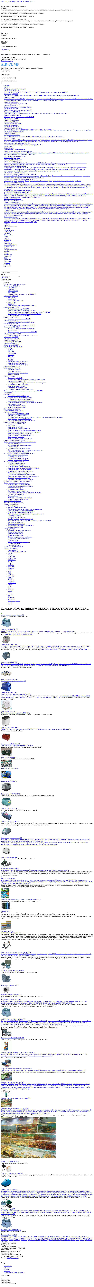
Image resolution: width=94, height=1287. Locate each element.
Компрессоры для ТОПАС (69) (62, 882)
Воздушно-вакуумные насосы (13, 159)
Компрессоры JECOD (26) (9, 679)
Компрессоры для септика (27, 171)
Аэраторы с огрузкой (11, 136)
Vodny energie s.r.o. (23, 222)
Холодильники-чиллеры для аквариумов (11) (55, 1196)
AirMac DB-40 (66, 696)
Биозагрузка (8, 146)
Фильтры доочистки (10, 154)
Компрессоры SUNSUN (11, 120)
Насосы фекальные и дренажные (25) (40, 1056)
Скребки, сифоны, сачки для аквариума (23, 207)
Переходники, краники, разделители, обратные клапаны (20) (56, 1193)
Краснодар (7, 240)
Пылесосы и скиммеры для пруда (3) (28, 1212)
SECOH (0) (33, 1240)
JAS (9, 220)
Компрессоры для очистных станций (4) (63, 1022)
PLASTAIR (41, 220)
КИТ (35, 222)
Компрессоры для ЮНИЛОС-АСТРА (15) (29, 1003)
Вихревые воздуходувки (12, 158)
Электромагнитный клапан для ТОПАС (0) (16, 883)
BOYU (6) (4, 839)
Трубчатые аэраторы (57, 136)
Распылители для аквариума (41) (11, 1194)
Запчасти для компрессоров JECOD (15, 104)
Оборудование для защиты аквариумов (16, 205)
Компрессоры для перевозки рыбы (49, 184)
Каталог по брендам (10, 217)
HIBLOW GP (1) (39, 631)
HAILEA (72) (5, 1238)
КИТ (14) (4, 1241)
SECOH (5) (47, 839)
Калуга (6, 238)
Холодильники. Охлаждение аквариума (38, 194)
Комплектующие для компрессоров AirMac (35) (15, 694)
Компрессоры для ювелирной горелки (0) (49, 1024)
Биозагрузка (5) (5, 911)
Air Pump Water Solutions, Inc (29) (21, 1236)
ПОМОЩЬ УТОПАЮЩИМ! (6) (11, 1230)
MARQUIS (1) (55, 1238)
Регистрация (9, 61)
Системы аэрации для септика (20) (11, 1173)
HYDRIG (88, 218)
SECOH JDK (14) (16, 646)
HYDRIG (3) (22, 1238)
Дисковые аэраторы (24, 136)
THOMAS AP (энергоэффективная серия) (17, 113)
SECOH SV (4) (55, 646)
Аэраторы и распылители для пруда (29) (13, 1210)
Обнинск (7, 228)
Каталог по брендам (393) (9, 1235)
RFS (60, 220)
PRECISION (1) (29, 839)
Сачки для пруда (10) (46, 1212)
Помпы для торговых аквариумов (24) (73, 1085)
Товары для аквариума (11, 202)
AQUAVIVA (53, 218)
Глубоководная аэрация (34, 212)
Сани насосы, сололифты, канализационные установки (25, 450)
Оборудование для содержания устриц (16, 192)
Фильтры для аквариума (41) (12, 1196)
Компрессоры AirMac (11, 105)
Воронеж (7, 233)
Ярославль (7, 261)
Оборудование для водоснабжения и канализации (20, 174)
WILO (31, 222)
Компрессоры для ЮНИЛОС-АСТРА (29, 164)
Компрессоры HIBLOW (11, 90)
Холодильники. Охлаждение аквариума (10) (40, 1110)
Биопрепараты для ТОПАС (64, 140)
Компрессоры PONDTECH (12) (10, 794)
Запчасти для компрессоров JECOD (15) (13, 681)
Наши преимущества (27, 1)
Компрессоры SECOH (11, 94)
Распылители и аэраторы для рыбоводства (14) (15, 1087)
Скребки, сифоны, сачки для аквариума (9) (35, 1194)
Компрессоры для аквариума (13, 128)
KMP (12, 220)
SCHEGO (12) (39, 839)
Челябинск (7, 259)
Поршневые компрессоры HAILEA (52, 100)
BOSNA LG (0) (71, 1236)
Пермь (6, 248)
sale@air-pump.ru (12, 1258)
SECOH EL (7, 95)
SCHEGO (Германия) (25, 843)
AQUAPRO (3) (51, 1236)
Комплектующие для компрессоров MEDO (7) (15, 713)
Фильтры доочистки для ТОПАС (71, 141)
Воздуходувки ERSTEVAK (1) (10, 1021)
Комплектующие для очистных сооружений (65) (16, 952)
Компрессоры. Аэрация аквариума (15, 194)
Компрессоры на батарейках (82, 130)
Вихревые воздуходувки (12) (10, 985)
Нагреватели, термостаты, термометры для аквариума (49, 204)
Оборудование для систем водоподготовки (17, 190)
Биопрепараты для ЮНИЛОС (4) (34, 1001)
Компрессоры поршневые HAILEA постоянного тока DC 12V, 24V (29, 312)
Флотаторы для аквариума (19, 208)
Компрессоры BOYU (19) (9, 781)
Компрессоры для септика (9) (26, 1024)
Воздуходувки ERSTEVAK (13, 167)
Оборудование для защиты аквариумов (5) (23, 1193)
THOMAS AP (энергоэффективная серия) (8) (15, 729)
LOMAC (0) (47, 1238)
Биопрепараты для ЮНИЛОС (35, 163)
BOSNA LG (61, 218)
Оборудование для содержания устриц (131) (14, 1108)
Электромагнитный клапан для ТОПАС (17, 143)
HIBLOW (18, 130)
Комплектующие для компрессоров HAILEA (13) (39, 664)
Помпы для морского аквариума (18, 491)
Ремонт (6, 223)
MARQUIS (23, 220)
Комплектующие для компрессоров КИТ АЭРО (19, 117)
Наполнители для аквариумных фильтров (79, 204)
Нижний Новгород (10, 245)
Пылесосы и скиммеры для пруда (20, 213)
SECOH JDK (16, 95)
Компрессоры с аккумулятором (14, 131)
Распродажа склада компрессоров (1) (12, 615)
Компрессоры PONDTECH (12, 123)
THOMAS (14, 222)
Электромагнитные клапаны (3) (26, 955)
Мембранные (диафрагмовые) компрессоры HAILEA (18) (27, 665)
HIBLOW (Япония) (51, 843)
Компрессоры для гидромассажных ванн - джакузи (34, 169)
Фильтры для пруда (82, 213)
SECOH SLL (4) (45, 646)
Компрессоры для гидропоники (14, 181)
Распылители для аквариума (17, 517)
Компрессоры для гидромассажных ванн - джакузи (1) (33, 1022)
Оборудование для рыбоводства (14, 182)
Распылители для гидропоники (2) (51, 1070)
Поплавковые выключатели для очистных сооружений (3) (73, 954)
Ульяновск (7, 256)
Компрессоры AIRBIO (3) (9, 757)
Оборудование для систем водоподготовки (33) (15, 1098)
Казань (6, 236)
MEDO (30, 220)
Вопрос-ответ (16, 1)
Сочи (6, 253)
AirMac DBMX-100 (16, 697)
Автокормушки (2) (7, 1191)
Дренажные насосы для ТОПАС (34, 141)
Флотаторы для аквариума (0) (31, 1196)
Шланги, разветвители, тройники (70, 181)
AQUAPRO (45, 218)
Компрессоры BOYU (11, 122)
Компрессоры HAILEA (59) (9, 662)
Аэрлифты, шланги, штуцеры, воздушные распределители (37, 140)
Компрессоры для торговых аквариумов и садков (75, 184)
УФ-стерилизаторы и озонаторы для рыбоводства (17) (47, 1087)
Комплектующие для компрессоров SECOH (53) (75, 646)
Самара (6, 251)
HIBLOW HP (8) (6, 631)
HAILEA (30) (11, 839)
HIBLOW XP (17, 92)
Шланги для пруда (69, 213)
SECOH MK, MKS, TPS (82, 649)
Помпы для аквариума (72, 205)
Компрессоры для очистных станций (61, 169)
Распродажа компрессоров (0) (10, 1161)
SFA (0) (39, 1240)
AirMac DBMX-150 (42, 697)
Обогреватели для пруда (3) (70, 1210)
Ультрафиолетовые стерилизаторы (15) (65, 1212)
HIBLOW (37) (13, 1238)
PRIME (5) (6, 1240)
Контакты (7, 266)
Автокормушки (9, 204)
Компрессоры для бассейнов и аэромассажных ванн (24, 430)
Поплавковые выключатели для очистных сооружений (71, 153)
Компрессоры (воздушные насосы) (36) (13, 1019)
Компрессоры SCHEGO (11, 126)
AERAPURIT (8, 218)
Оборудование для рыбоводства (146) (12, 1082)
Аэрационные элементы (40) (10, 868)
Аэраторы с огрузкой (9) (8, 870)
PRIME (56, 220)
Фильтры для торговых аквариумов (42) (77, 1087)
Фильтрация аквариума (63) (62, 1110)
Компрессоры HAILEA (11, 97)
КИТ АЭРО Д (26, 167)
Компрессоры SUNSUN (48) (9, 768)
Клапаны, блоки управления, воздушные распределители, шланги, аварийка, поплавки (35, 417)
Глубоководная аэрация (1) (34, 1210)
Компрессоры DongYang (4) (9, 857)
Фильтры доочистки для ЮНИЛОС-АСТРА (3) (57, 1003)
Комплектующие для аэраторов (40, 136)
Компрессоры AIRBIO (11, 118)
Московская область (10, 227)
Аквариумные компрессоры (23, 204)
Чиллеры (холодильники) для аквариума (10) (15, 1089)
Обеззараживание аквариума (76, 194)
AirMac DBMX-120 (29, 697)
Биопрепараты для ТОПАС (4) (66, 880)
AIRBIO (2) (36, 1236)
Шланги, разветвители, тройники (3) (73, 1070)
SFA (78, 220)
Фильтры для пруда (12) (8, 1214)
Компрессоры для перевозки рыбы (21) (50, 1084)
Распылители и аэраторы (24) (69, 1111)
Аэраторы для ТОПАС (11, 140)
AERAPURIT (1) (6, 1236)
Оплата (3, 1)
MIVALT (35, 220)
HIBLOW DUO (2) (28, 631)
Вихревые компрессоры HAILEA (14, 99)
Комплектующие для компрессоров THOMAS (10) (55, 729)
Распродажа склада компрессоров (14, 89)
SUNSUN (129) (59, 1240)
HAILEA (12, 130)
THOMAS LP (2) (34, 729)
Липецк (6, 241)
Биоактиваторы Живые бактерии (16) (12, 933)
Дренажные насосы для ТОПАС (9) (40, 882)
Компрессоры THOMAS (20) (10, 727)
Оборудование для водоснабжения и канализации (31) (18, 1052)
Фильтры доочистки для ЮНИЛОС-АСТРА (54, 164)
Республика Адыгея (10, 249)
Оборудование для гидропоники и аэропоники (19, 179)
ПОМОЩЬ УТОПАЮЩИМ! (13, 215)
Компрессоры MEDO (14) (9, 711)
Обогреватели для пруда (65, 212)
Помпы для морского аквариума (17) (12, 1111)
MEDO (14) (64, 1238)
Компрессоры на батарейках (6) (11, 841)
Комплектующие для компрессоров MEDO (17, 110)
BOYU (6, 130)
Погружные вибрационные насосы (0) (66, 1054)
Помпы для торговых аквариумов (64, 186)
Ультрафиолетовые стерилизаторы (52, 213)
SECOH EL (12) (6, 646)
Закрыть (3, 8)
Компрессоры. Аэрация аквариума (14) (13, 1110)
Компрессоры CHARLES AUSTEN (57, 167)
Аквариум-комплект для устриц (30, 197)
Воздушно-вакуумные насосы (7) (11, 994)
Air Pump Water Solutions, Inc (22, 218)
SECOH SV (47, 95)
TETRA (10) (64, 839)
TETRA (50, 130)
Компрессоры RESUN (11, 125)
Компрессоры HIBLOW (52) (9, 629)
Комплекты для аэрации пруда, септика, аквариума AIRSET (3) (20, 899)
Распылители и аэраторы (59, 195)
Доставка (7, 263)
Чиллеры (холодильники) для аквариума (20, 479)
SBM (63, 220)
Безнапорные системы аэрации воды (29, 176)
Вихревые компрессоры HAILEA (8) (12, 664)
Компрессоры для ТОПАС (52, 141)
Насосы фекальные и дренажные (33, 177)
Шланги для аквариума (61, 208)
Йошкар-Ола (8, 235)
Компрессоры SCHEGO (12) (9, 821)
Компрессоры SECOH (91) (9, 644)
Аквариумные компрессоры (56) (23, 1191)
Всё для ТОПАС (9, 138)
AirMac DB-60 (75, 696)
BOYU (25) (80, 1236)
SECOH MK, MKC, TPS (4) (31, 646)
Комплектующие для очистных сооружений (18, 151)
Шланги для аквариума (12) (77, 1196)
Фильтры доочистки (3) (8, 955)
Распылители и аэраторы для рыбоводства (21, 474)
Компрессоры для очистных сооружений (41, 153)
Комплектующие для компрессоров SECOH (65, 95)
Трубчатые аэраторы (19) (61, 870)
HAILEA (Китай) (38, 843)
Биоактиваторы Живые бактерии (14, 149)
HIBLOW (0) (20, 839)
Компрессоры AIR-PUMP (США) (14, 172)
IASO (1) (30, 1238)
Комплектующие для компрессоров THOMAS (53, 113)
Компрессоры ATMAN (38, 167)
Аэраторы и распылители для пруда (15, 212)
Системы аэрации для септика (13, 200)
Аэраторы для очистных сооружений (16, 153)
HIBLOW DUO (26, 92)
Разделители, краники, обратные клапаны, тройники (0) (42, 1111)
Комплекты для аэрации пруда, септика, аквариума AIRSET (23, 145)
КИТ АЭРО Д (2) (25, 1021)
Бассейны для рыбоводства (12, 184)
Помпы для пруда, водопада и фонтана (20, 537)
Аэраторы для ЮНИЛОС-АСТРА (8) (12, 1001)
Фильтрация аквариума (59, 194)
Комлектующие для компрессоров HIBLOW (54, 92)
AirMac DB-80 (5, 697)
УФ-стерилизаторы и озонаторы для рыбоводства (30, 187)
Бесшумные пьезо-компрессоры (63, 130)
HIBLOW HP (8, 92)
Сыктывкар (8, 254)
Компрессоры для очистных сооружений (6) (41, 954)
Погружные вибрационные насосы (63, 176)
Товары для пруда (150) (8, 1209)
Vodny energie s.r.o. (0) (79, 1240)
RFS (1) (12, 1240)
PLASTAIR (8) (80, 1238)
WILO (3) (89, 1240)
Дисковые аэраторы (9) (23, 870)
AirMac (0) (43, 1236)
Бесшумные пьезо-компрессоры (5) (79, 839)
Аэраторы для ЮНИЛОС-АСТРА (14, 163)
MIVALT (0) (71, 1238)
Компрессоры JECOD (11, 102)
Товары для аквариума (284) (9, 1189)
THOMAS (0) (68, 1240)
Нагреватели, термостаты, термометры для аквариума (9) (51, 1191)
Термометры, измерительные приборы (20, 497)
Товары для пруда (10, 210)
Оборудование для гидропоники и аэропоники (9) (16, 1068)
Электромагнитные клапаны (26, 154)
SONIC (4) (45, 1240)
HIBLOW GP (35, 92)
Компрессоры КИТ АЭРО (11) (10, 744)
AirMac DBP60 (85, 696)
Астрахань (7, 231)
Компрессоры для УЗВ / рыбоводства (16, 186)
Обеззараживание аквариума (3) (81, 1110)
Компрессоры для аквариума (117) (11, 838)
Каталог (6, 87)
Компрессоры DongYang (12, 133)
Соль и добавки (72, 195)
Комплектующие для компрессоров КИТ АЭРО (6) (17, 745)
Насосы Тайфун (46, 176)
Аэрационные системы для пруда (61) (12, 970)
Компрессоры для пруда (49, 212)
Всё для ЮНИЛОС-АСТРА (12, 161)
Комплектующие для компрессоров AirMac (17, 107)
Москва (6, 225)
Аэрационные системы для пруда (14, 156)
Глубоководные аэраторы (30, 184)
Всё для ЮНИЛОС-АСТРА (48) (11, 1000)
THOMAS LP (35, 113)
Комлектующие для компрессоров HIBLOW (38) (59, 631)
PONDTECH (50, 220)
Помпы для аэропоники (32, 181)
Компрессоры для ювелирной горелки (47, 171)
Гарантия (8, 1)
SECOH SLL (40, 95)
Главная (6, 85)
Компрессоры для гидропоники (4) (12, 1070)
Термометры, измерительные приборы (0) (14, 1113)
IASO (6, 220)
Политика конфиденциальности (14, 1272)
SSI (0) (51, 1240)
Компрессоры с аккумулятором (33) (32, 841)
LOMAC (17, 220)
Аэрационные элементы (12, 135)
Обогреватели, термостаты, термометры (40, 186)
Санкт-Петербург (9, 230)
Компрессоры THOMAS (12, 112)
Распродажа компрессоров (12, 199)
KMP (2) (40, 1238)
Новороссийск (8, 246)
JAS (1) (35, 1238)
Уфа (5, 258)
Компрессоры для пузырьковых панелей (20, 435)
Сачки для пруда (36, 213)
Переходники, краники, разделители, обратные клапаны (47, 205)
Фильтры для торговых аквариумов (58, 187)
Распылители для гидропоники (50, 181)
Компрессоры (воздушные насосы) (15, 166)
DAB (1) (86, 1236)
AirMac (39, 218)
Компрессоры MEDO (11, 108)
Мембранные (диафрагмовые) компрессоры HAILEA (24, 100)
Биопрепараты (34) (7, 931)
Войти (3, 61)
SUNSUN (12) (55, 839)
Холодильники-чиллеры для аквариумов (41, 208)
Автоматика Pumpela (10, 176)
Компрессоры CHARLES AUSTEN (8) (60, 1021)
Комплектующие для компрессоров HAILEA (40, 99)
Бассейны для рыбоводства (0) (10, 1084)
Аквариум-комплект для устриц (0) (38, 1113)
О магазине (8, 1266)
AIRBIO (33, 218)
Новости (7, 264)
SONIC (82, 220)
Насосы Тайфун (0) (48, 1054)
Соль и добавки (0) (84, 1111)
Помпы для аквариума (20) (83, 1193)
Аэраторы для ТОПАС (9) (9, 880)
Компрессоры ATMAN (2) (39, 1021)
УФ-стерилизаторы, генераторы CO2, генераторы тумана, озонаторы (58, 207)
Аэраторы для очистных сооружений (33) (14, 954)
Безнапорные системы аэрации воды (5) (29, 1054)
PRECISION (25, 130)
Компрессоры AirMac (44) (9, 692)
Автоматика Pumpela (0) (8, 1054)
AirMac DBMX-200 (54, 697)
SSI (86, 220)
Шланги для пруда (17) (85, 1212)
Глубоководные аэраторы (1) (29, 1084)
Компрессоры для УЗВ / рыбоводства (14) (20, 1085)
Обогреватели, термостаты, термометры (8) (47, 1085)
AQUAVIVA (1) (61, 1236)
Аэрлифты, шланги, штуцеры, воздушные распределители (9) (36, 880)
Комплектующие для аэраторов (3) (42, 870)
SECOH (38, 130)
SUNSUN (44, 130)
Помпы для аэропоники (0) (31, 1070)
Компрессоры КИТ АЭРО (12, 115)
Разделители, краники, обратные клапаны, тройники (34, 195)
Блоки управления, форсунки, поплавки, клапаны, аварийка (27, 383)
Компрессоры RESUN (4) (9, 808)
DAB (71, 218)
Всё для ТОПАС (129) (8, 878)
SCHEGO (32, 130)
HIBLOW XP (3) (16, 631)
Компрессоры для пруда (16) (52, 1210)
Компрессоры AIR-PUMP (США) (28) (12, 1038)
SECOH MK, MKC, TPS (27, 95)
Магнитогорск (8, 243)
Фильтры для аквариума (15, 522)
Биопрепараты (8, 148)
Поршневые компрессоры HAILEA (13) (57, 665)
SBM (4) (18, 1240)
